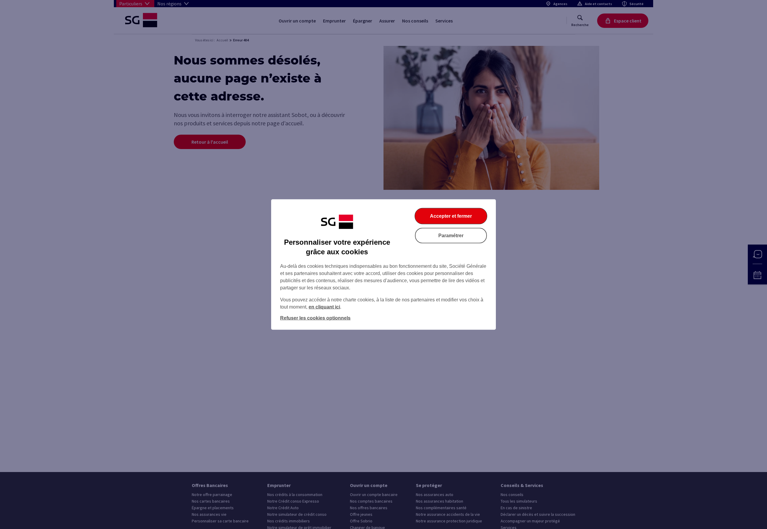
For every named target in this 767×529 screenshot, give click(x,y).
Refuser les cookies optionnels (315, 318)
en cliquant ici (324, 306)
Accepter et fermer (451, 216)
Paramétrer (450, 235)
